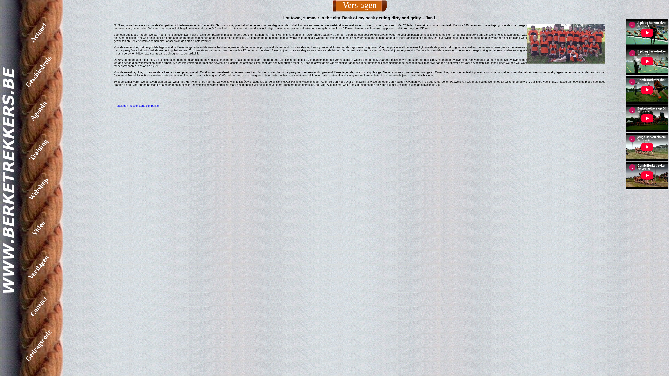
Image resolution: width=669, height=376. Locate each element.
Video (38, 228)
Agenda (38, 111)
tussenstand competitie (144, 105)
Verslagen (38, 267)
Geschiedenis (38, 71)
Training (38, 150)
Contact (38, 306)
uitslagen (123, 105)
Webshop (38, 189)
